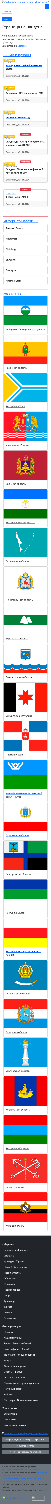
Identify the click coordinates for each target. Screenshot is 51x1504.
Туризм (8, 1306)
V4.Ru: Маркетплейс (25, 1445)
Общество (10, 1278)
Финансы (9, 1312)
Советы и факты (13, 1371)
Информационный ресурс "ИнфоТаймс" (25, 1439)
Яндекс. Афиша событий (17, 1343)
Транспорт (10, 1301)
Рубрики (8, 1394)
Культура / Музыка (14, 1261)
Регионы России (12, 293)
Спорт (7, 1295)
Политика (9, 1284)
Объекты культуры (14, 1377)
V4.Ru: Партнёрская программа (25, 1452)
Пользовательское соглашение (17, 1478)
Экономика (10, 1318)
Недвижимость (12, 1272)
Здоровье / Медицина (16, 1250)
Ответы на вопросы (15, 1366)
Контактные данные (15, 1425)
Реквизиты (10, 1419)
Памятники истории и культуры (21, 1383)
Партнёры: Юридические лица (21, 1400)
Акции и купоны (17, 54)
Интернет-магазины (20, 221)
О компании (11, 1413)
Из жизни (9, 1255)
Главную (22, 45)
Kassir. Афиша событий (16, 1349)
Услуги (7, 1360)
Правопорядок (12, 1289)
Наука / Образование (16, 1267)
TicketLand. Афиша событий (19, 1354)
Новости (8, 1332)
